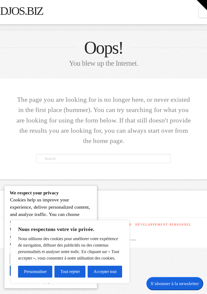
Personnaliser (35, 271)
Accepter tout (105, 271)
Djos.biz (21, 11)
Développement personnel (163, 224)
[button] (203, 11)
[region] (70, 251)
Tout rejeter (70, 271)
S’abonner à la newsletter (175, 283)
